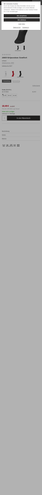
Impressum (25, 27)
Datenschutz (17, 27)
